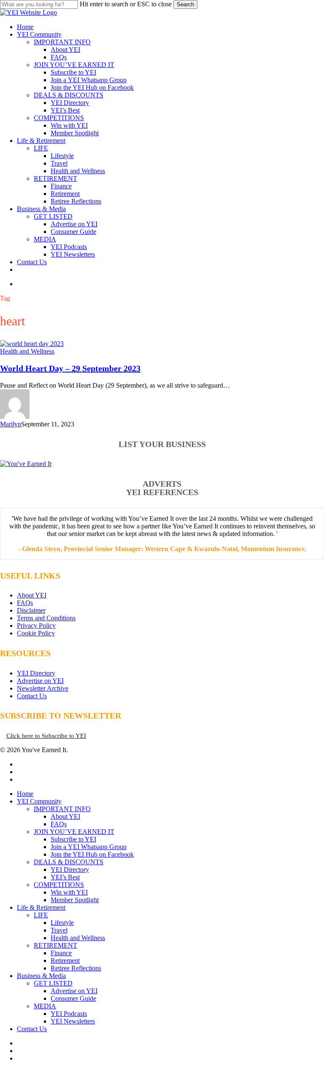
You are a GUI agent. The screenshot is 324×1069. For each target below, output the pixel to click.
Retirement (65, 960)
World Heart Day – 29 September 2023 (70, 368)
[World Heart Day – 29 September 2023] (32, 343)
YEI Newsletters (73, 1021)
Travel (59, 930)
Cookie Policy (36, 633)
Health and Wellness (27, 351)
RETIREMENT (55, 945)
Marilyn (10, 424)
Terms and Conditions (46, 618)
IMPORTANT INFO (62, 808)
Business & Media (41, 975)
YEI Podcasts (69, 1013)
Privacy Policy (36, 625)
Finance (61, 952)
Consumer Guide (73, 998)
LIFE (41, 915)
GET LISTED (53, 983)
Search (185, 4)
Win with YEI (69, 892)
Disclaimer (31, 610)
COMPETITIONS (59, 884)
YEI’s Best (65, 877)
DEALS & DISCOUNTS (68, 861)
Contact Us (32, 695)
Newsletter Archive (42, 688)
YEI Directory (36, 673)
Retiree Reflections (76, 968)
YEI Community (39, 801)
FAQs (25, 602)
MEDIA (45, 1006)
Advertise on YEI (40, 680)
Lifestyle (62, 922)
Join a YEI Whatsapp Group (89, 846)
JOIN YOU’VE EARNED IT (74, 831)
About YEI (31, 595)
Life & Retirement (41, 907)
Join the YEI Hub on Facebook (92, 854)
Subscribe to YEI (73, 839)
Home (25, 793)
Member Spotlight (75, 899)
